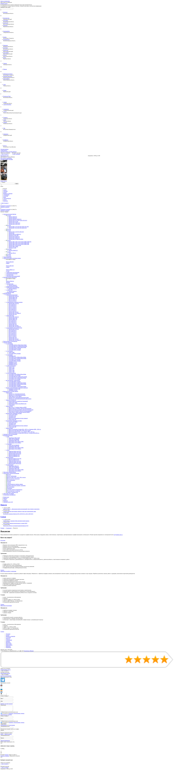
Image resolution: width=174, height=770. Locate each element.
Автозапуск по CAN (8, 502)
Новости (5, 498)
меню (2, 186)
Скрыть (2, 570)
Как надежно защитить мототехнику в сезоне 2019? (15, 523)
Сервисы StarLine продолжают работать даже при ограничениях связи (19, 511)
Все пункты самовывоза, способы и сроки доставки (7, 159)
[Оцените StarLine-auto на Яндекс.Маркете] (87, 667)
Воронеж (5, 25)
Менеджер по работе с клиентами (8, 571)
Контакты (5, 200)
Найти (17, 183)
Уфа (4, 128)
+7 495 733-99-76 (4, 203)
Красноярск (6, 52)
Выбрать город (4, 3)
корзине (6, 754)
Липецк (5, 63)
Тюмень (5, 122)
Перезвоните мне (5, 155)
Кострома (5, 47)
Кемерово (5, 45)
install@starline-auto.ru (5, 669)
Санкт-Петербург (7, 104)
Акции (4, 189)
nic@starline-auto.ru (118, 534)
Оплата (5, 192)
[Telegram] (3, 681)
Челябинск (5, 139)
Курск (4, 57)
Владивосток (6, 18)
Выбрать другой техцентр (7, 703)
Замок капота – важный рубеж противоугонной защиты (16, 520)
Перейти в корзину (5, 207)
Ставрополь (6, 109)
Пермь (4, 90)
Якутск (5, 145)
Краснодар (5, 50)
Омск (4, 84)
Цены (4, 197)
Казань (4, 37)
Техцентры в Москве (29, 650)
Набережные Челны (8, 73)
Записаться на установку (6, 714)
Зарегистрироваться (5, 740)
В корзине (5, 205)
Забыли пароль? (8, 734)
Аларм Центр (9, 151)
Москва (5, 69)
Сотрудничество (7, 198)
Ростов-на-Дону (7, 96)
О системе (5, 196)
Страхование (6, 194)
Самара (5, 102)
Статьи (5, 499)
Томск (4, 119)
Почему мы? (6, 497)
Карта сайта (8, 643)
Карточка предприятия (6, 675)
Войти (2, 734)
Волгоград (5, 22)
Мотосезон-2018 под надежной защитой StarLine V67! (15, 525)
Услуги (5, 199)
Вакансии (5, 500)
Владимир (5, 20)
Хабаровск (5, 134)
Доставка (5, 191)
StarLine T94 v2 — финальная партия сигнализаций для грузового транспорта (21, 509)
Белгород (5, 12)
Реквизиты (8, 647)
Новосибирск (6, 78)
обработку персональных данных (16, 713)
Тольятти (5, 117)
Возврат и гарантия (7, 193)
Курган (5, 55)
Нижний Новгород (7, 76)
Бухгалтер (3, 540)
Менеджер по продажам (6, 605)
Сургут (5, 111)
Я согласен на (13, 713)
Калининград (6, 39)
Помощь (8, 641)
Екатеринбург (6, 31)
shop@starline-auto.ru (5, 673)
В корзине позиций (5, 209)
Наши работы (9, 644)
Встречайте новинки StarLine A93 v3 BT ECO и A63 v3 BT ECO (18, 513)
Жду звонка (3, 723)
